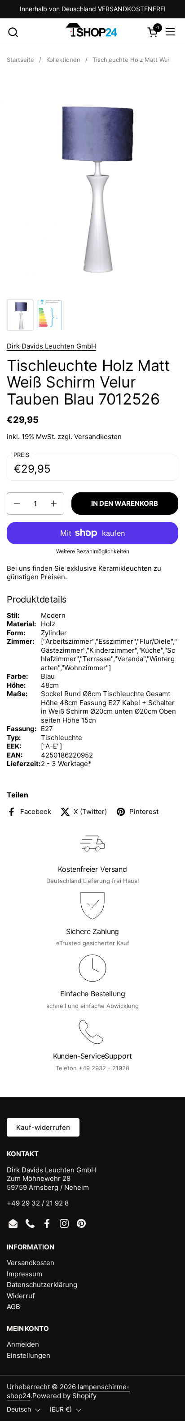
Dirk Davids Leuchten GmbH (51, 346)
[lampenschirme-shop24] (91, 32)
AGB (13, 1306)
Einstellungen (28, 1355)
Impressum (24, 1274)
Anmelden (23, 1344)
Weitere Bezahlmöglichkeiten (92, 551)
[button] (12, 32)
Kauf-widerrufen (43, 1127)
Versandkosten (98, 436)
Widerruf (21, 1296)
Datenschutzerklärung (42, 1284)
